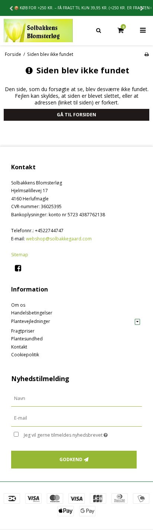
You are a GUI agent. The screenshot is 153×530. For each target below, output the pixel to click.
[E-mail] (76, 417)
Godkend (70, 459)
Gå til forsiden (76, 114)
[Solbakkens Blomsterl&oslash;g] (38, 30)
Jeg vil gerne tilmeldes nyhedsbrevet (72, 433)
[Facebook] (20, 268)
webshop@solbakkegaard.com (59, 239)
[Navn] (76, 397)
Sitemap (19, 254)
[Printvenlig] (146, 54)
